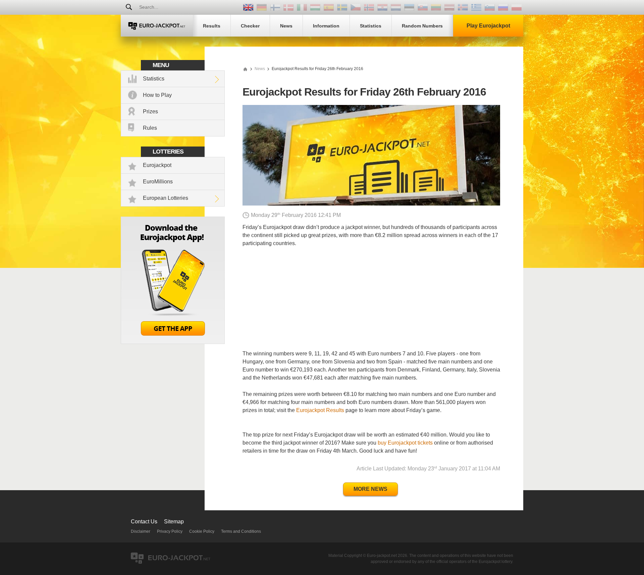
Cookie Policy (201, 531)
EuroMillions (158, 181)
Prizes (150, 111)
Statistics (153, 78)
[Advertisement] (371, 303)
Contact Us (144, 521)
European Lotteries (165, 198)
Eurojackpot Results (320, 410)
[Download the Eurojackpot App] (173, 342)
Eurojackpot (157, 165)
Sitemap (174, 521)
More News (370, 489)
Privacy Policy (169, 531)
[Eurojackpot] (157, 26)
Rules (150, 128)
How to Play (157, 95)
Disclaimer (140, 531)
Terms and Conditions (241, 531)
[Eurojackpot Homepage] (245, 68)
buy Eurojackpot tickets (405, 443)
